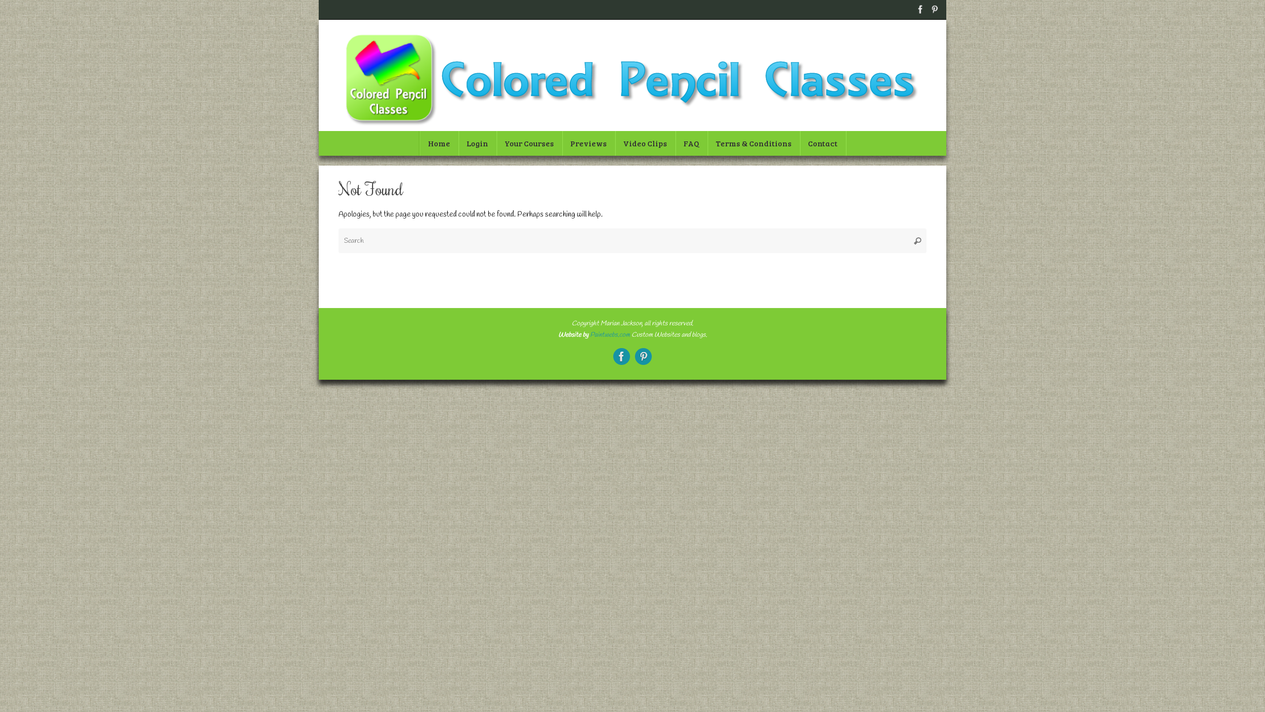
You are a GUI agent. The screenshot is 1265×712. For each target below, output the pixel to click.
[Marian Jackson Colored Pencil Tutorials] (921, 9)
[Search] (918, 240)
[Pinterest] (934, 9)
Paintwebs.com (610, 334)
